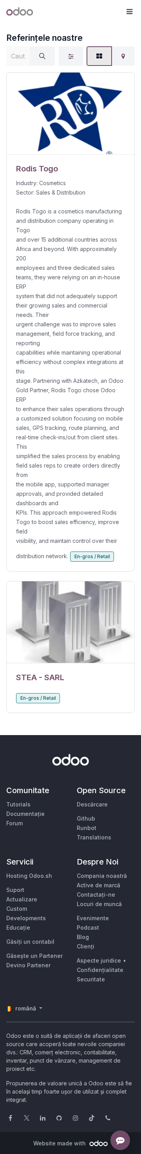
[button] (129, 12)
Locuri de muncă (99, 904)
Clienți (85, 946)
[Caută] (42, 56)
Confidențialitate (100, 970)
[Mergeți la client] (70, 114)
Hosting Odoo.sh (29, 875)
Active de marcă (98, 885)
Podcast (88, 927)
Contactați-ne (96, 894)
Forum (14, 823)
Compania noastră (102, 875)
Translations (94, 837)
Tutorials (18, 804)
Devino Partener (28, 965)
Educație (18, 927)
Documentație (25, 813)
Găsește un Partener (34, 955)
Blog (83, 937)
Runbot (86, 828)
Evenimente (93, 918)
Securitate (91, 979)
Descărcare (92, 804)
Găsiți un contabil (30, 941)
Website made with (60, 1143)
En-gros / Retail (92, 556)
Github (86, 818)
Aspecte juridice (99, 960)
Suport (15, 889)
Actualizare (21, 899)
